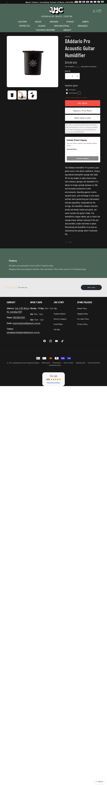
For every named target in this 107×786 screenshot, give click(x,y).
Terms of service (68, 363)
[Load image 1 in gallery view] (12, 95)
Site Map (57, 329)
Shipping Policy (82, 314)
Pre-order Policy (83, 319)
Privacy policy (57, 363)
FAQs (55, 308)
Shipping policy (80, 363)
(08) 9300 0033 (19, 317)
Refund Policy (82, 308)
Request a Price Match (82, 110)
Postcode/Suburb (72, 149)
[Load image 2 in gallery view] (22, 95)
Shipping (77, 66)
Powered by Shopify (33, 363)
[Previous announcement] (7, 2)
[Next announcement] (100, 2)
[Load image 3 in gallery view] (32, 95)
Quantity (67, 71)
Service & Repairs (60, 319)
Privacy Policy (82, 324)
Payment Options (60, 314)
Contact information (94, 363)
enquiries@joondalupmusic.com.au (26, 323)
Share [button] (70, 242)
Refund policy (46, 363)
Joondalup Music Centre (20, 363)
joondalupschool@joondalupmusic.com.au (23, 332)
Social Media (58, 324)
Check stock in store (82, 118)
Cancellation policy (55, 365)
